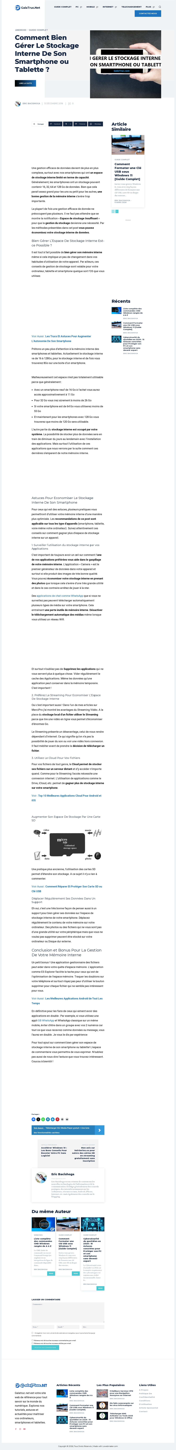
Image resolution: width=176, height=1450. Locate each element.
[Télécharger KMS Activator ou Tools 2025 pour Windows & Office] (102, 1416)
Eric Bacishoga (31, 103)
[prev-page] (113, 211)
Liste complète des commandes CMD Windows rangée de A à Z (43, 1242)
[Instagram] (20, 1429)
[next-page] (116, 211)
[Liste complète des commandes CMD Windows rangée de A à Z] (43, 1224)
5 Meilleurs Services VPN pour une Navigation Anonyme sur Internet (121, 1393)
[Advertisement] (68, 148)
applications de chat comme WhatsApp (60, 595)
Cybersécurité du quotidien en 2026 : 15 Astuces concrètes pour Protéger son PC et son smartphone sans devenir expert (92, 1250)
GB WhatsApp (46, 1020)
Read (51, 1273)
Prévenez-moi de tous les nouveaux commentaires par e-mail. (55, 1340)
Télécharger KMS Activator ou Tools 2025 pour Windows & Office (121, 1415)
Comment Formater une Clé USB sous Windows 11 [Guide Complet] (68, 1244)
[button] (160, 6)
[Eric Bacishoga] (18, 104)
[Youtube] (24, 1429)
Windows (38, 1235)
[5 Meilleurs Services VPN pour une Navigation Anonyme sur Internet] (102, 1393)
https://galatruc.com (58, 1178)
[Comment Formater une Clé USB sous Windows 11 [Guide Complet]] (68, 1224)
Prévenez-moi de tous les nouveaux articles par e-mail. (52, 1343)
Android (20, 30)
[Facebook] (16, 1429)
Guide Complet (38, 30)
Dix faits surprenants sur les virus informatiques (122, 1404)
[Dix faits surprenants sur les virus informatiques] (102, 1405)
